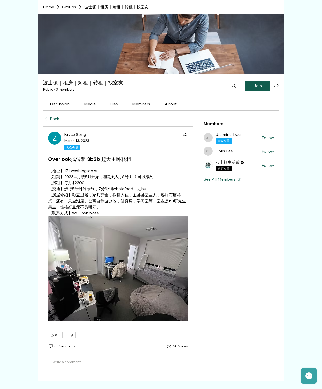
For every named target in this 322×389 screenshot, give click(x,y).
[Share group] (276, 85)
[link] (60, 103)
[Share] (185, 135)
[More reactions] (69, 335)
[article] (118, 251)
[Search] (234, 86)
